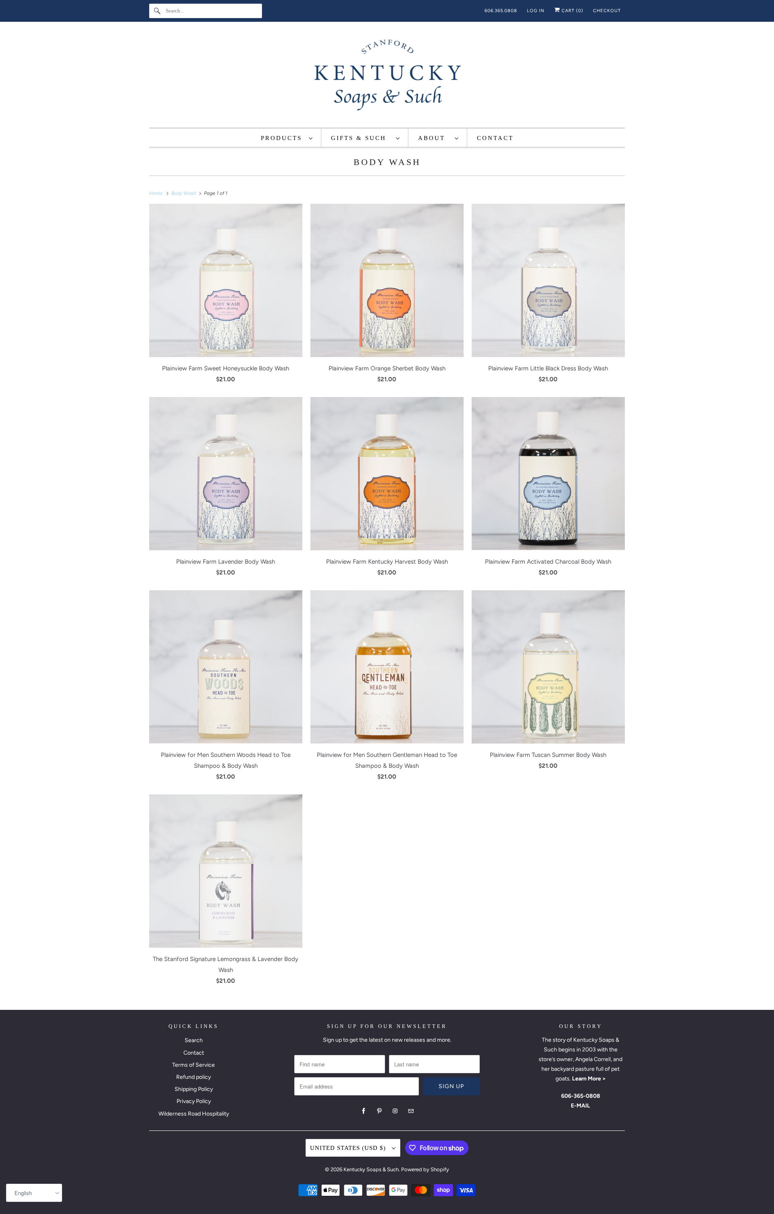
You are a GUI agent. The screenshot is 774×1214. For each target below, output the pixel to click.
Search (194, 1040)
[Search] (157, 11)
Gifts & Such (361, 138)
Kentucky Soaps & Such (371, 1169)
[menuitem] (287, 138)
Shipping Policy (194, 1089)
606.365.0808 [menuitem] (501, 10)
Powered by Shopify (425, 1169)
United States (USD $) (349, 1148)
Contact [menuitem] (495, 138)
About (434, 138)
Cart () (571, 10)
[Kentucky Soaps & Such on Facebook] (363, 1111)
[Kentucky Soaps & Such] (387, 76)
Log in (536, 10)
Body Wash (387, 162)
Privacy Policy (194, 1101)
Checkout (607, 10)
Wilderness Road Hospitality (193, 1113)
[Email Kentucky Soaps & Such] (411, 1111)
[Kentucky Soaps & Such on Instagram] (395, 1111)
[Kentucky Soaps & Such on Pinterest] (379, 1111)
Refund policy (193, 1077)
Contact (193, 1052)
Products (283, 138)
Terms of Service (193, 1064)
